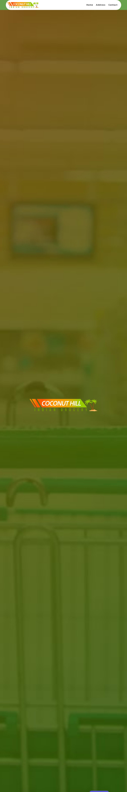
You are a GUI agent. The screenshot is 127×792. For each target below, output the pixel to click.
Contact (112, 5)
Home (89, 5)
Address (100, 5)
